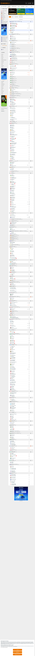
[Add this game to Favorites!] (9, 23)
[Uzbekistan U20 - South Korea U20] (21, 469)
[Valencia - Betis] (21, 32)
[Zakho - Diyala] (21, 253)
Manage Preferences (17, 654)
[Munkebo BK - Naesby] (21, 136)
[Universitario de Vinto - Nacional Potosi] (21, 68)
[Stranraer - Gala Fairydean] (21, 389)
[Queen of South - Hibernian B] (21, 382)
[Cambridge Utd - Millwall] (21, 186)
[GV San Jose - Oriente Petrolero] (21, 66)
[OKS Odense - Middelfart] (21, 139)
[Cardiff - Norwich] (21, 175)
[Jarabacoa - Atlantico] (21, 163)
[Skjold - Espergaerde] (21, 159)
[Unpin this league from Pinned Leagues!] (21, 21)
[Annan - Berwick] (21, 351)
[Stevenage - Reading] (21, 200)
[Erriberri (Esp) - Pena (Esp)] (21, 482)
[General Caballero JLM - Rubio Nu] (21, 303)
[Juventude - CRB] (21, 75)
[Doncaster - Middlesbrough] (21, 177)
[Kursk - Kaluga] (21, 321)
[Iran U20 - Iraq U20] (21, 467)
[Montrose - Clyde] (21, 378)
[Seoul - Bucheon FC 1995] (21, 419)
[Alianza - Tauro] (21, 295)
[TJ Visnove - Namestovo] (21, 400)
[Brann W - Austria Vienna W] (21, 233)
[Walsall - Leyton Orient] (21, 204)
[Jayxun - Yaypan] (21, 462)
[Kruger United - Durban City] (21, 404)
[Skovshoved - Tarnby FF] (21, 148)
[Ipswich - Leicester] (21, 191)
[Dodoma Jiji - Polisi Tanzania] (21, 444)
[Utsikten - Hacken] (21, 438)
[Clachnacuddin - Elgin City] (21, 356)
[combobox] (21, 19)
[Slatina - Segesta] (21, 102)
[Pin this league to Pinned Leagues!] (19, 34)
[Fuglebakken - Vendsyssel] (21, 154)
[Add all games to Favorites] (9, 21)
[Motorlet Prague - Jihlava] (21, 113)
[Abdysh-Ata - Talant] (21, 274)
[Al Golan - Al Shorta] (21, 251)
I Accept (17, 649)
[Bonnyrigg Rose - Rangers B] (21, 353)
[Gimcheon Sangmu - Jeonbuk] (21, 414)
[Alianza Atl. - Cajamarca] (21, 309)
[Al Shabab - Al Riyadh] (21, 343)
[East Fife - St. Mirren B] (21, 367)
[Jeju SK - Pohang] (21, 417)
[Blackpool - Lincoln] (21, 184)
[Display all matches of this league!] (32, 45)
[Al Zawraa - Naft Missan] (21, 256)
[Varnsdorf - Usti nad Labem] (21, 108)
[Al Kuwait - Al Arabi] (21, 268)
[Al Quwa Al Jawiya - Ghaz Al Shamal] (21, 258)
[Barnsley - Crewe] (21, 180)
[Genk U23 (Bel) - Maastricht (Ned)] (21, 475)
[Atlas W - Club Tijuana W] (21, 284)
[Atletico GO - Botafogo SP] (21, 72)
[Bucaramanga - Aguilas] (21, 90)
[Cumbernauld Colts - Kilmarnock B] (21, 362)
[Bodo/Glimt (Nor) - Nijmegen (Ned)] (21, 26)
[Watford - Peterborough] (21, 206)
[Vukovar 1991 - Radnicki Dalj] (21, 104)
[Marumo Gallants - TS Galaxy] (21, 406)
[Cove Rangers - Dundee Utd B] (21, 358)
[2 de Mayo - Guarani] (21, 299)
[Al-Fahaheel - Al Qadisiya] (21, 270)
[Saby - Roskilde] (21, 141)
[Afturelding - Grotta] (21, 243)
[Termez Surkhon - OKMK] (21, 456)
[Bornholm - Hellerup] (21, 125)
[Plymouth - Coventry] (21, 193)
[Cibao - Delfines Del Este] (21, 165)
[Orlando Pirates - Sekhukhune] (21, 408)
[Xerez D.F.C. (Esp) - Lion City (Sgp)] (21, 480)
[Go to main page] (7, 3)
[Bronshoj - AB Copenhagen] (21, 152)
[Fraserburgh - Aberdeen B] (21, 371)
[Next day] (32, 19)
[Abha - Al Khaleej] (21, 336)
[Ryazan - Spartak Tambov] (21, 326)
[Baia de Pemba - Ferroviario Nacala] (21, 288)
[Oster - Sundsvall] (21, 429)
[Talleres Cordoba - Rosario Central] (21, 39)
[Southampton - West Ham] (21, 197)
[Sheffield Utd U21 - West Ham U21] (21, 223)
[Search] (26, 3)
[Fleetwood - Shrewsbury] (21, 189)
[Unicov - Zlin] (21, 115)
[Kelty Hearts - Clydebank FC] (21, 376)
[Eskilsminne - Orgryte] (21, 435)
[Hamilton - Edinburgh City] (21, 374)
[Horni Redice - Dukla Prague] (21, 110)
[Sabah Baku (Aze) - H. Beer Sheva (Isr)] (21, 24)
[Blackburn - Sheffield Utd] (21, 182)
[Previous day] (10, 19)
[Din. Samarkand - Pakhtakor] (21, 458)
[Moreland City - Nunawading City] (21, 54)
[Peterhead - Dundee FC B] (21, 380)
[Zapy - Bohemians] (21, 117)
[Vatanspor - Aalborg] (21, 145)
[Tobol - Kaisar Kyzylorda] (21, 262)
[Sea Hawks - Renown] (21, 423)
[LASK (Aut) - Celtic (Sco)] (21, 28)
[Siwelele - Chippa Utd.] (21, 410)
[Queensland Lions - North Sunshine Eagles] (21, 58)
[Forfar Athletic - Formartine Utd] (21, 369)
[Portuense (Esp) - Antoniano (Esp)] (21, 484)
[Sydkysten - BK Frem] (21, 150)
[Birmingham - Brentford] (21, 209)
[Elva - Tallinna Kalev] (21, 229)
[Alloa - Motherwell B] (21, 349)
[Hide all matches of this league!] (32, 22)
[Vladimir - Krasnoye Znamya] (21, 328)
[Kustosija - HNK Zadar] (21, 100)
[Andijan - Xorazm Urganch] (21, 454)
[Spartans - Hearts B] (21, 387)
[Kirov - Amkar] (21, 323)
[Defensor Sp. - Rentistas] (21, 448)
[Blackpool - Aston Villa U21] (21, 215)
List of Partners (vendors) (4, 647)
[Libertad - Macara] (21, 169)
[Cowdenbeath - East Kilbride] (21, 360)
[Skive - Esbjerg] (21, 157)
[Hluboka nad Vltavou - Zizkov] (21, 119)
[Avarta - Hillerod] (21, 130)
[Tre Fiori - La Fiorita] (21, 332)
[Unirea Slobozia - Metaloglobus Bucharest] (21, 317)
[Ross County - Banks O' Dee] (21, 385)
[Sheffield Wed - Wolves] (21, 195)
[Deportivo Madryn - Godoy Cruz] (21, 43)
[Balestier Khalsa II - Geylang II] (21, 393)
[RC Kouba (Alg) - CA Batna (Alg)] (21, 477)
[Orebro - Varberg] (21, 427)
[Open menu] (33, 3)
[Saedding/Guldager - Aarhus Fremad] (21, 143)
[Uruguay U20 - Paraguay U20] (21, 471)
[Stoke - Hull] (21, 202)
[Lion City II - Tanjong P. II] (21, 395)
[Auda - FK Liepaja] (21, 278)
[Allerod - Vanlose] (21, 128)
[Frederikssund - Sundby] (21, 132)
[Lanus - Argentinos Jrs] (21, 36)
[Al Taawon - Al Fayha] (21, 338)
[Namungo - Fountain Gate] (21, 442)
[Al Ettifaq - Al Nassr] (21, 340)
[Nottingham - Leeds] (21, 211)
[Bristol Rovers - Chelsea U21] (21, 217)
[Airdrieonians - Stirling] (21, 347)
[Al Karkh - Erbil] (21, 249)
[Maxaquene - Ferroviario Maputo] (21, 291)
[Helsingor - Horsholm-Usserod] (21, 134)
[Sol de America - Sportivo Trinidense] (21, 305)
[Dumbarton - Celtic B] (21, 365)
